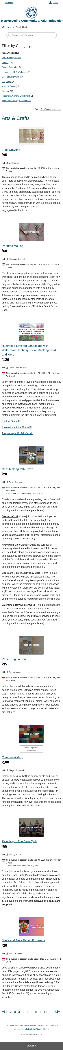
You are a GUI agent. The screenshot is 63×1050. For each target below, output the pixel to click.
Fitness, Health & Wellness (14, 72)
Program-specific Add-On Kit (17, 433)
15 (55, 1012)
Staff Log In (31, 1046)
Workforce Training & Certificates (16, 100)
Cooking (5, 62)
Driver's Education (10, 67)
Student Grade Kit (11, 421)
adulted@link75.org (33, 1029)
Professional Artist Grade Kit (17, 427)
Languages (6, 81)
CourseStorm (36, 1034)
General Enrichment (10, 77)
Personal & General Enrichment (16, 96)
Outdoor (5, 91)
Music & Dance (8, 86)
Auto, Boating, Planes (11, 57)
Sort (36, 109)
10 (45, 1012)
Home (8, 27)
